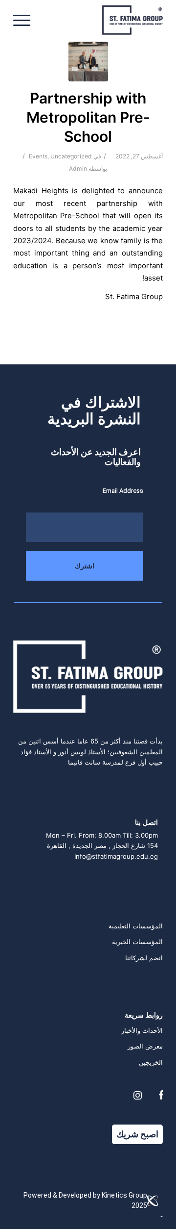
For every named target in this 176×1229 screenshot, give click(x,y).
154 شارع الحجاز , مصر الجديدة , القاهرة (102, 845)
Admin (78, 168)
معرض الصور (145, 1046)
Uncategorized (71, 156)
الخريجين (151, 1062)
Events (38, 156)
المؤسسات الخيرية (137, 942)
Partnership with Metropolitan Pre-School (88, 117)
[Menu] (25, 20)
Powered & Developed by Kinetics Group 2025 (85, 1200)
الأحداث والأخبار (142, 1030)
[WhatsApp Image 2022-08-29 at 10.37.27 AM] (88, 61)
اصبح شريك (137, 1134)
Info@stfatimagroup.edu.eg (116, 856)
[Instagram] (137, 1095)
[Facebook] (161, 1095)
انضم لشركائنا (144, 958)
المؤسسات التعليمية (136, 926)
